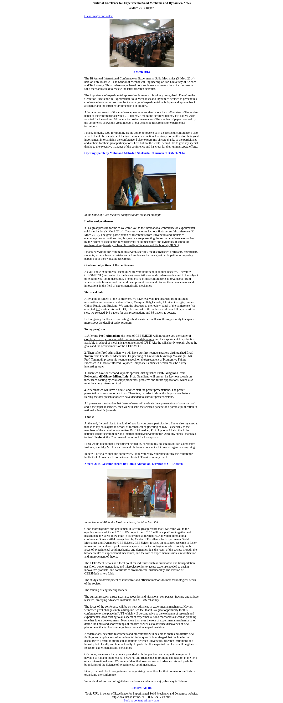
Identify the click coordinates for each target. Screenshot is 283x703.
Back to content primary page (141, 700)
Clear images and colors (98, 16)
